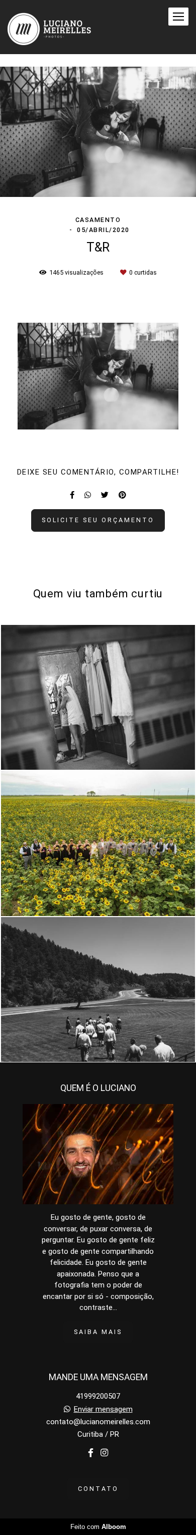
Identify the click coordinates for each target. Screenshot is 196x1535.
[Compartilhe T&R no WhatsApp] (87, 495)
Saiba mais (98, 1332)
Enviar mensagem (103, 1409)
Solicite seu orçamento (98, 520)
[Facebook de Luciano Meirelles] (90, 1453)
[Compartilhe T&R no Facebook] (72, 495)
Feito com (98, 1526)
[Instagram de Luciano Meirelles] (104, 1453)
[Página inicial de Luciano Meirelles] (50, 27)
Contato (98, 1488)
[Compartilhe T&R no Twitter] (105, 495)
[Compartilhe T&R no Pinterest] (122, 495)
